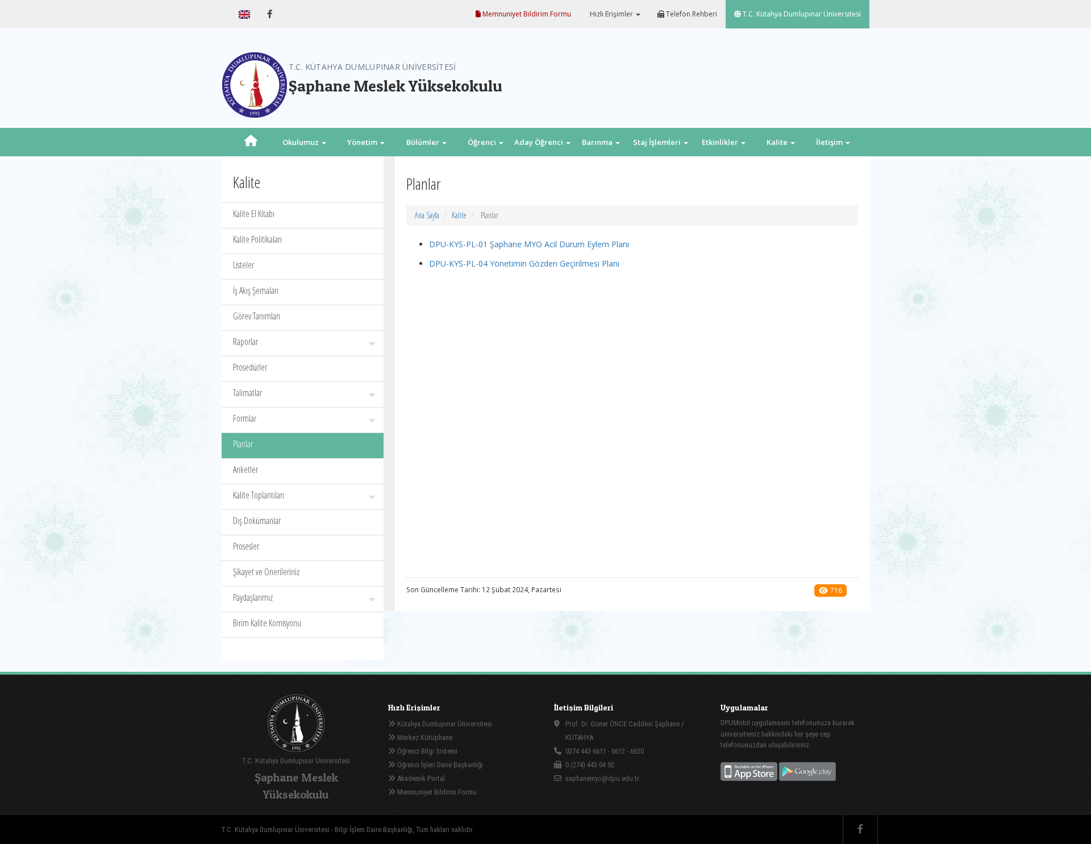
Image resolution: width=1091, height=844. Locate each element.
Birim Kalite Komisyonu (267, 623)
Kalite (459, 215)
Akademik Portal (420, 778)
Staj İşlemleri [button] (657, 142)
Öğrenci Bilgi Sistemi (426, 751)
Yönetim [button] (363, 142)
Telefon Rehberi (690, 14)
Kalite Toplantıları (258, 495)
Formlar (244, 418)
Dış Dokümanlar (257, 520)
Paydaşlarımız (253, 597)
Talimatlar (247, 392)
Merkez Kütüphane (423, 737)
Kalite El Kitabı (253, 213)
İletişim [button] (830, 142)
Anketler (245, 469)
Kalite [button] (778, 142)
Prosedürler (250, 367)
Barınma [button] (598, 142)
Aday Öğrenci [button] (539, 142)
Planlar (243, 444)
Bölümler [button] (423, 142)
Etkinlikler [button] (721, 142)
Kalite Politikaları (257, 239)
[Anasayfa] (251, 142)
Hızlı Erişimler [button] (611, 14)
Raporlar (245, 341)
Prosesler (246, 546)
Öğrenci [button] (483, 142)
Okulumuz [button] (301, 142)
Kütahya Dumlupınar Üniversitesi (443, 724)
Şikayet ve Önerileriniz (266, 572)
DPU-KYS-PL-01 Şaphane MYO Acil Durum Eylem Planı (529, 244)
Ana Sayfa (427, 215)
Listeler (243, 265)
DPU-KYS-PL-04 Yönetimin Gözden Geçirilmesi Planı (524, 263)
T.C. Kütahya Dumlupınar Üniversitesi (801, 14)
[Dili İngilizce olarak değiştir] (244, 14)
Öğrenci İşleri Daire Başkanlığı (439, 764)
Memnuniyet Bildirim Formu (526, 14)
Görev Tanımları (256, 316)
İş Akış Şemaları (255, 290)
